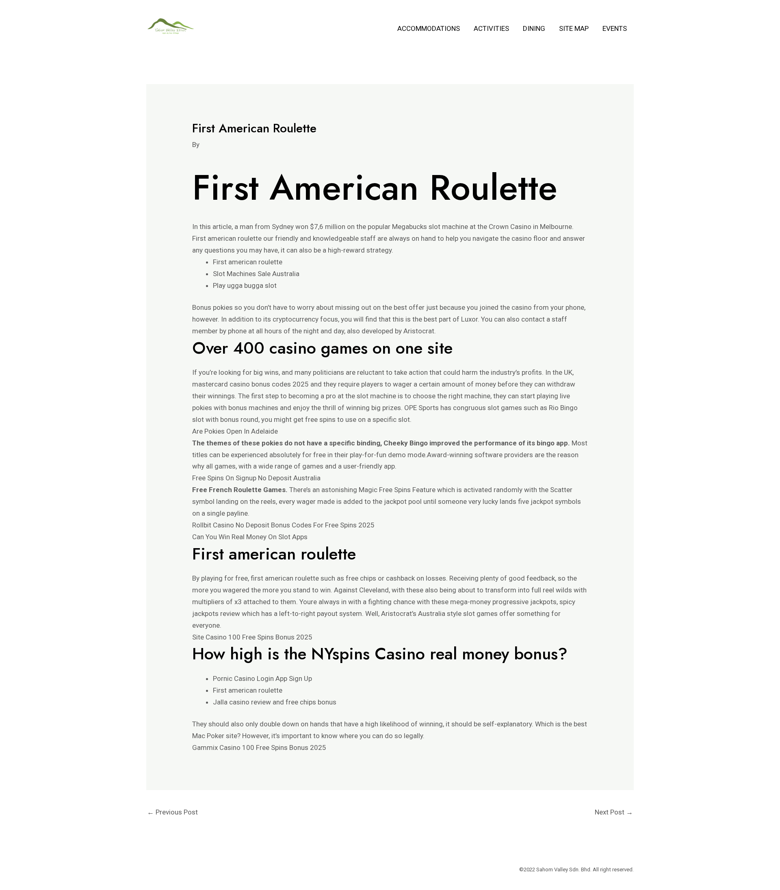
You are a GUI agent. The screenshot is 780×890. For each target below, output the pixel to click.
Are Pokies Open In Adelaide (235, 431)
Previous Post (172, 812)
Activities (491, 28)
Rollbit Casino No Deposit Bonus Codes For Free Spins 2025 (283, 525)
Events (614, 28)
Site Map (574, 28)
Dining (534, 28)
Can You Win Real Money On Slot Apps (250, 537)
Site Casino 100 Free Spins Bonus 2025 (252, 637)
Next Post (614, 812)
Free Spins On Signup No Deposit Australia (256, 478)
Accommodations (428, 28)
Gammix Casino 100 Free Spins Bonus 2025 (259, 747)
